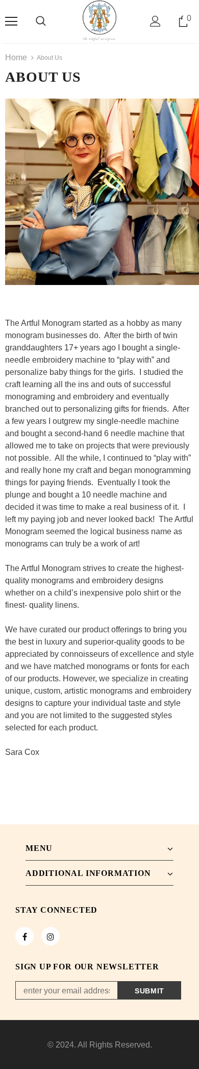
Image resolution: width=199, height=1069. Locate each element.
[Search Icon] (41, 21)
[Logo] (100, 21)
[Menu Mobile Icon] (11, 21)
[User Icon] (155, 21)
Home (16, 57)
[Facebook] (24, 936)
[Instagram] (50, 936)
